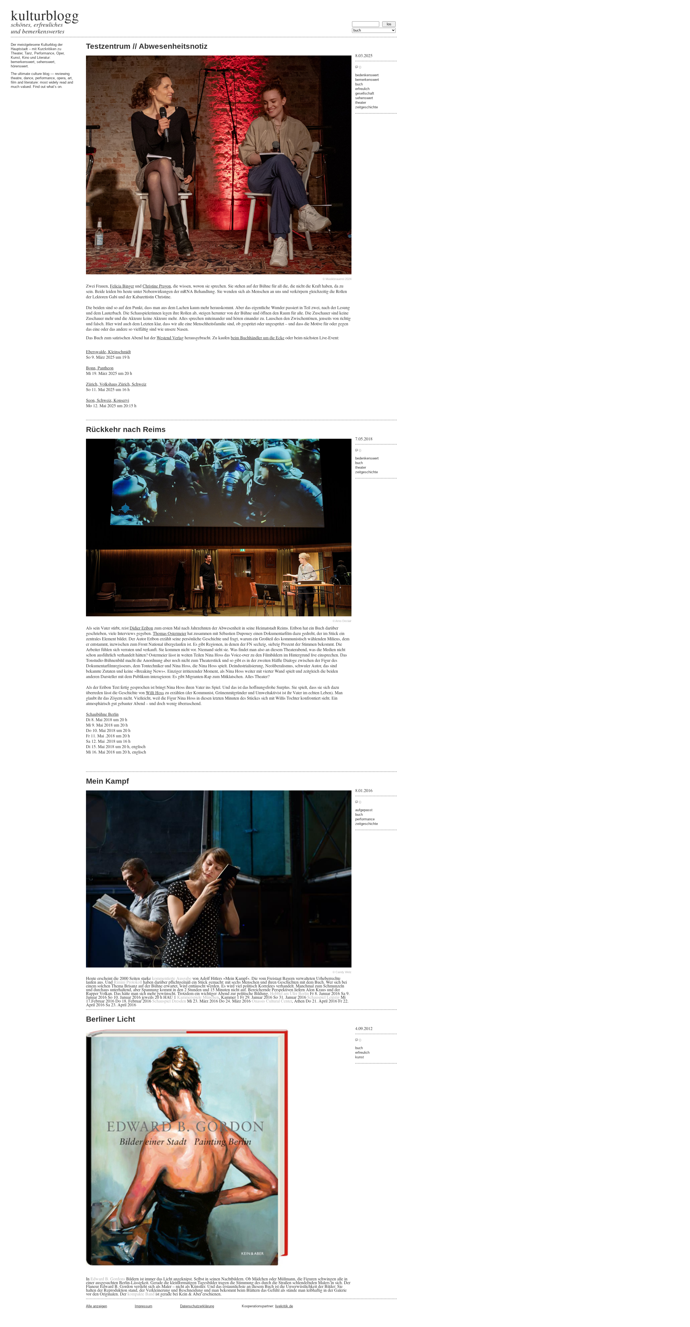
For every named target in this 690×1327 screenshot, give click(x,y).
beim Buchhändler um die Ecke (257, 337)
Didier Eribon (141, 628)
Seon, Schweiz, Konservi (107, 400)
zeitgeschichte (366, 107)
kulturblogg (45, 14)
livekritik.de (284, 1306)
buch (359, 84)
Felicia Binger (122, 286)
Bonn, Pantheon (99, 368)
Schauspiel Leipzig (323, 997)
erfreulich (362, 89)
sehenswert (364, 98)
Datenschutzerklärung (197, 1306)
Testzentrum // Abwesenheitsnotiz (147, 46)
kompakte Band (140, 1294)
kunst (359, 1057)
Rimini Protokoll (128, 982)
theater (360, 103)
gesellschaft (364, 93)
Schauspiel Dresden (169, 1001)
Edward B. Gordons (108, 1278)
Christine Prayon (157, 286)
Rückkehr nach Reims (126, 429)
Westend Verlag (170, 337)
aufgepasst (363, 810)
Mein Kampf (107, 781)
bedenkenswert (367, 75)
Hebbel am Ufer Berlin (289, 993)
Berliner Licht (110, 1019)
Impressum (143, 1306)
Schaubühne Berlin (102, 714)
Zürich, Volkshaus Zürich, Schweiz (116, 384)
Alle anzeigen (96, 1306)
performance (365, 819)
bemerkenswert (367, 80)
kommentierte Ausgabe (171, 978)
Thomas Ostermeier (169, 633)
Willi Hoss (155, 692)
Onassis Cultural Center (272, 1001)
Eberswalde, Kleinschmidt (108, 351)
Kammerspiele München (198, 997)
